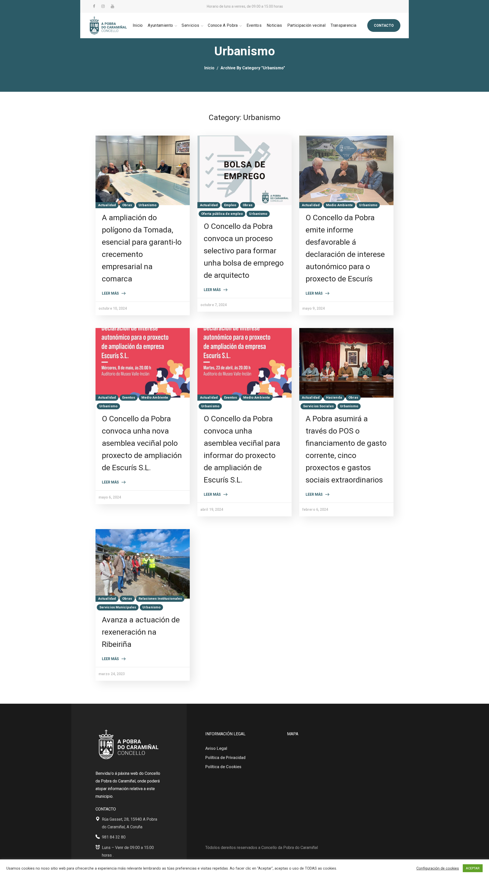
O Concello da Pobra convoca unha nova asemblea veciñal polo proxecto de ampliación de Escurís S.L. (142, 443)
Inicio (209, 68)
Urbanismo (148, 205)
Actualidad (107, 205)
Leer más (110, 293)
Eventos (128, 397)
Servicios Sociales (318, 406)
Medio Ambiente (339, 205)
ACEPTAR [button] (473, 868)
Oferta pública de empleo (222, 214)
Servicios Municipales (117, 607)
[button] (384, 25)
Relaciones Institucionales (160, 598)
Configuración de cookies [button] (437, 868)
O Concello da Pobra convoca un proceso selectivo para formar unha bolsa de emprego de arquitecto (244, 251)
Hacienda (334, 397)
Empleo (230, 205)
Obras (127, 205)
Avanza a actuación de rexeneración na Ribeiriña (141, 632)
